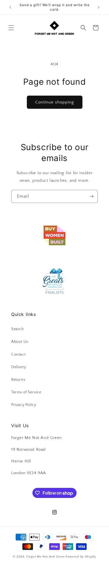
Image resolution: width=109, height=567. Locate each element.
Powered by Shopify (81, 556)
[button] (11, 28)
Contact (18, 354)
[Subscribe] (91, 196)
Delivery (18, 367)
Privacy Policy (23, 405)
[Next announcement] (99, 7)
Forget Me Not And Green (45, 556)
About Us (19, 341)
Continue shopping (54, 102)
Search (17, 329)
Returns (18, 379)
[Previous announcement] (10, 7)
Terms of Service (26, 392)
